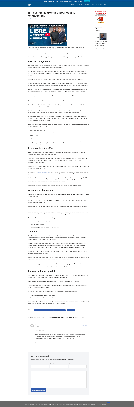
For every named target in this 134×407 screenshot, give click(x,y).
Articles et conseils (79, 4)
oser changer (71, 309)
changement (38, 309)
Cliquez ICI (86, 1)
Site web (71, 363)
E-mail (52, 363)
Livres (93, 4)
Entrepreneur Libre (48, 309)
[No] (132, 404)
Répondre (84, 325)
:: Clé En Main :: (87, 4)
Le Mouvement (72, 4)
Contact (105, 4)
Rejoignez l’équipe (99, 4)
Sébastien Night (33, 18)
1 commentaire (45, 18)
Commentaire (34, 370)
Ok (108, 404)
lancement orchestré (60, 309)
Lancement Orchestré (43, 172)
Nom (32, 363)
